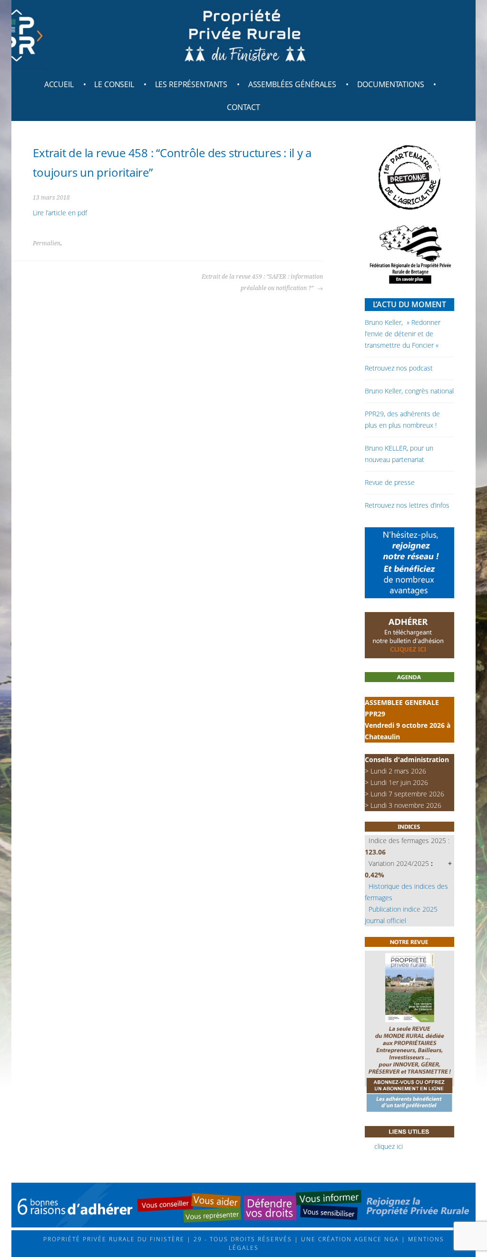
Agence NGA (375, 1239)
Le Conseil (114, 84)
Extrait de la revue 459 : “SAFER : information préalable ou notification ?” (262, 282)
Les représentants (191, 84)
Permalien (46, 243)
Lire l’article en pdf (60, 212)
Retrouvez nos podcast (399, 367)
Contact (243, 107)
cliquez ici (388, 1146)
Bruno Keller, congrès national (409, 390)
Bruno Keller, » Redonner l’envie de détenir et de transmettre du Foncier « (402, 334)
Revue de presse (390, 482)
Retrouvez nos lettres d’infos (407, 505)
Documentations (390, 84)
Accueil (59, 84)
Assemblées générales (292, 84)
